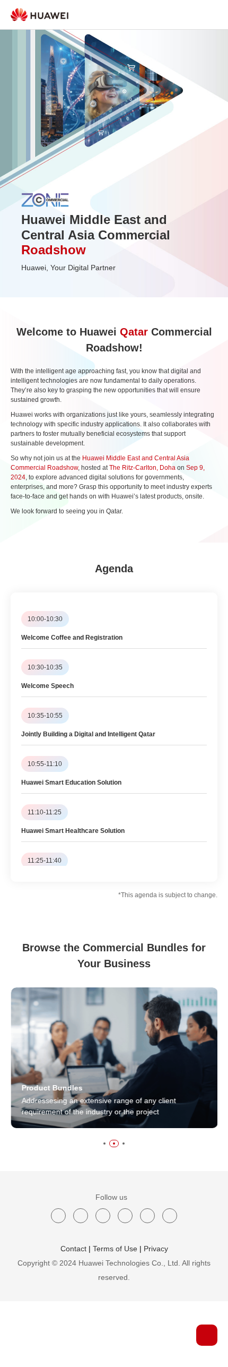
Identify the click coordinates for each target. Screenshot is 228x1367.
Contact (73, 1248)
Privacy (156, 1248)
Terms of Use (115, 1248)
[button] (104, 1143)
